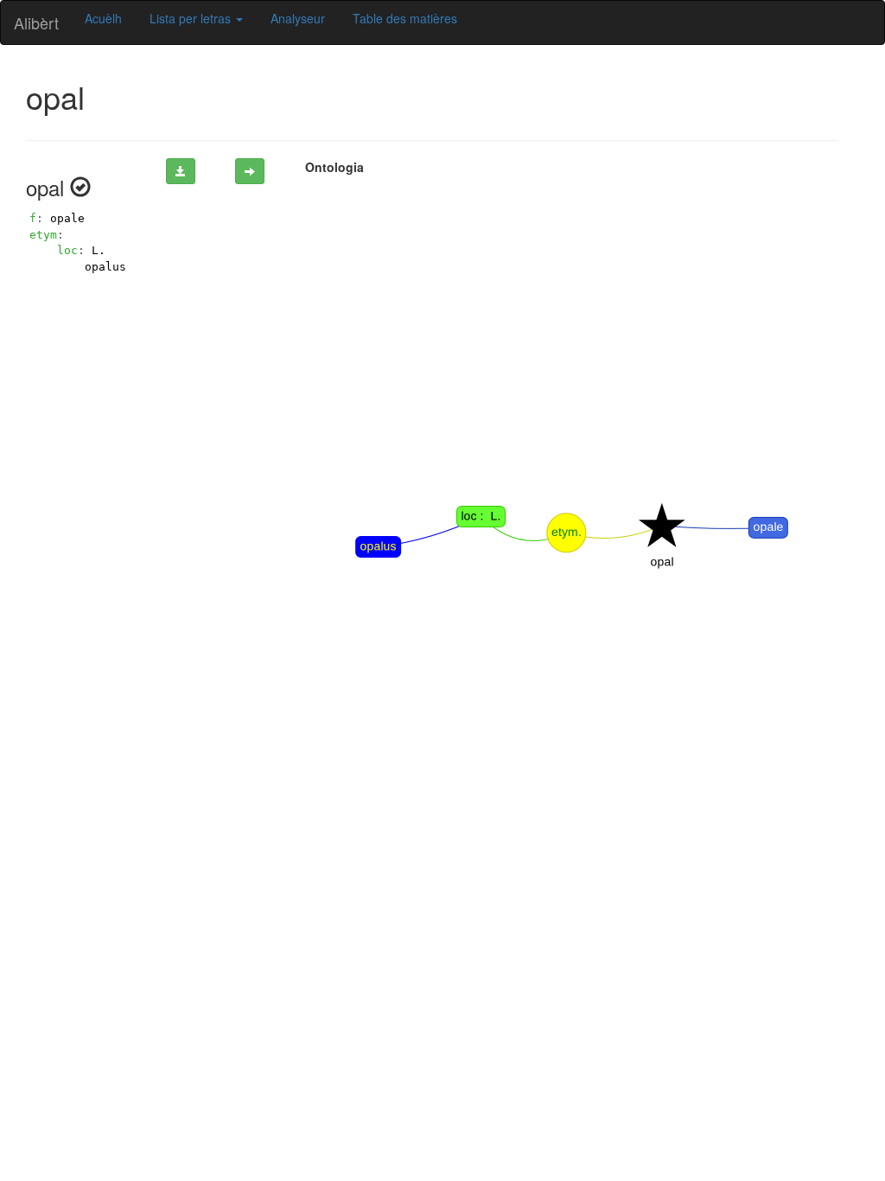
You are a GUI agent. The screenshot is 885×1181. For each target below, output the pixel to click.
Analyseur (298, 18)
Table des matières (405, 18)
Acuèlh (103, 18)
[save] (180, 171)
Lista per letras (192, 18)
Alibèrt (36, 22)
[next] (249, 171)
